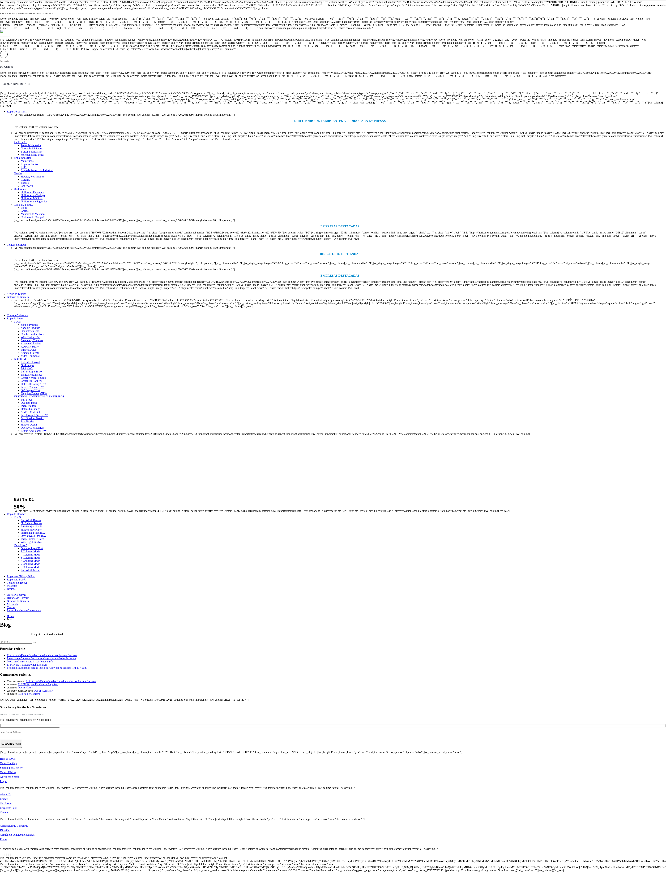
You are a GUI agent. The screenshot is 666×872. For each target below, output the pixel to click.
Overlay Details (32, 427)
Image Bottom (28, 405)
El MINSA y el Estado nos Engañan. (27, 664)
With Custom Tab (30, 337)
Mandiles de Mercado (33, 213)
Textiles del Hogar (17, 582)
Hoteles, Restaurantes (32, 176)
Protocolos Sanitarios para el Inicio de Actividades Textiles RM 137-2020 (47, 667)
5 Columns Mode (30, 557)
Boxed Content (32, 387)
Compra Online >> (17, 315)
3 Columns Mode (30, 551)
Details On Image (30, 408)
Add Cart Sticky (30, 346)
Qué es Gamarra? (16, 594)
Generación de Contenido (14, 825)
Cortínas (25, 179)
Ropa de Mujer (15, 318)
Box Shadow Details (32, 418)
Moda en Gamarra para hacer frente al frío (30, 661)
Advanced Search (9, 776)
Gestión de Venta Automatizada (17, 834)
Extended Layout (30, 362)
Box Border (27, 421)
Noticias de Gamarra (18, 601)
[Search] (34, 642)
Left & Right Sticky (31, 371)
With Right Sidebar (31, 542)
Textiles (18, 173)
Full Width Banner (31, 520)
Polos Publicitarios (31, 145)
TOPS (17, 321)
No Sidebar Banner (31, 523)
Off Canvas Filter (33, 535)
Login (3, 781)
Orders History (8, 772)
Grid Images (27, 365)
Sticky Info (27, 368)
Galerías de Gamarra (18, 297)
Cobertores (27, 185)
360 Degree (30, 390)
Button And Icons (34, 430)
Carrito (11, 607)
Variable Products (30, 327)
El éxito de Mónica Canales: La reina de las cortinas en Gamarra (42, 655)
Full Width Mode (30, 570)
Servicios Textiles (16, 293)
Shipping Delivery (34, 393)
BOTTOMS (20, 359)
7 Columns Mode (30, 563)
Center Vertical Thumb (33, 377)
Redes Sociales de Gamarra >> (24, 610)
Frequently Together (32, 340)
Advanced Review (31, 343)
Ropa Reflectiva (30, 164)
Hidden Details (29, 424)
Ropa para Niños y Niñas (21, 576)
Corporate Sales (8, 807)
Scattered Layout (30, 352)
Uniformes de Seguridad (34, 201)
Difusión (5, 830)
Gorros (24, 210)
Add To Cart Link (31, 412)
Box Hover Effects (34, 415)
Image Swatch (28, 349)
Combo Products (33, 334)
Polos (24, 207)
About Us (5, 794)
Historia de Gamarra (18, 597)
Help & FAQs (7, 758)
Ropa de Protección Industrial (37, 170)
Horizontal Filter (33, 532)
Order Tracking (8, 763)
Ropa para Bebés (16, 579)
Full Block (26, 399)
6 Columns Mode (30, 560)
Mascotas (12, 585)
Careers (4, 798)
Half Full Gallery (33, 384)
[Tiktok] (10, 854)
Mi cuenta (12, 604)
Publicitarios (20, 142)
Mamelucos (27, 160)
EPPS (24, 167)
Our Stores (6, 803)
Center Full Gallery (31, 380)
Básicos (11, 588)
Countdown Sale (30, 330)
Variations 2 (20, 545)
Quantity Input (29, 402)
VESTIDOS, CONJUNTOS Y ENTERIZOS (39, 396)
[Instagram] (8, 854)
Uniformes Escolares (32, 192)
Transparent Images (31, 374)
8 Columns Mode (30, 567)
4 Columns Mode (30, 554)
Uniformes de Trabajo (33, 195)
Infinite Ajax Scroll (31, 526)
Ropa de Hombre (16, 514)
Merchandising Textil (32, 154)
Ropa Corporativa (17, 111)
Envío (3, 839)
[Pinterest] (4, 854)
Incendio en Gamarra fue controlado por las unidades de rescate (41, 658)
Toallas (25, 182)
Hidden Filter (31, 529)
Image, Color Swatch (32, 538)
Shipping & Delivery (11, 767)
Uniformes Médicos (31, 198)
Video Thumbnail (30, 355)
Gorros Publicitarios (32, 148)
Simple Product (29, 324)
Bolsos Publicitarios (31, 151)
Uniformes (19, 189)
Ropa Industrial (22, 157)
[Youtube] (6, 854)
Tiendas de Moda (16, 244)
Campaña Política (23, 204)
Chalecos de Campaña (33, 217)
